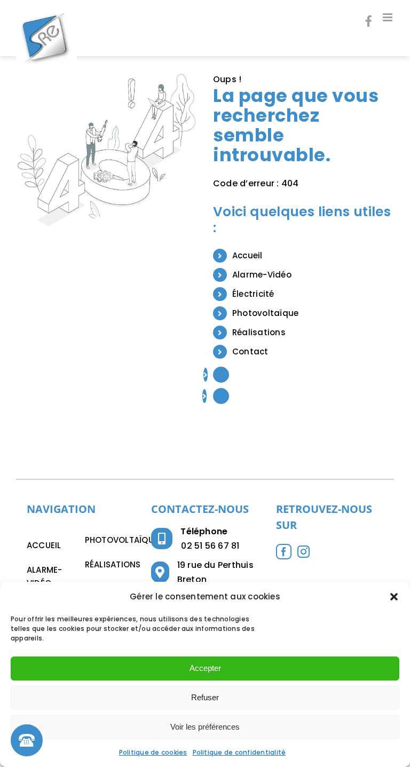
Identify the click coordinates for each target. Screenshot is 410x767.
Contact (250, 351)
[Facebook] (283, 551)
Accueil (247, 255)
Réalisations (259, 332)
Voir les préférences (205, 726)
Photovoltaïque (265, 313)
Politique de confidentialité (239, 752)
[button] (394, 596)
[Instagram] (303, 551)
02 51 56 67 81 (210, 546)
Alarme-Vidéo (261, 274)
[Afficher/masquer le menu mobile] (388, 17)
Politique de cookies (153, 752)
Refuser (205, 697)
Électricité (253, 293)
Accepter (205, 668)
